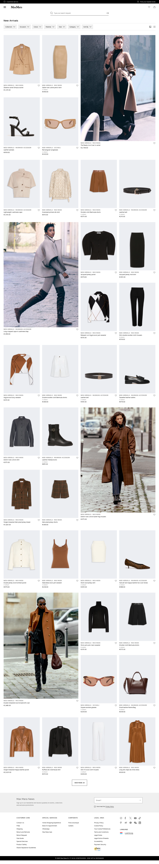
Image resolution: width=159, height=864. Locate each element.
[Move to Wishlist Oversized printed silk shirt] (77, 210)
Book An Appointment (49, 826)
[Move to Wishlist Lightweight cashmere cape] (39, 210)
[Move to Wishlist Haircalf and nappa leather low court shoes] (154, 581)
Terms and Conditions (101, 832)
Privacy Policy (109, 806)
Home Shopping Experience (51, 823)
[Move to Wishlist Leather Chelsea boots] (77, 458)
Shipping (20, 829)
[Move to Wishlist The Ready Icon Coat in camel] (154, 143)
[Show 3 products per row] (150, 27)
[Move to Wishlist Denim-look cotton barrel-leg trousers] (154, 515)
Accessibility (98, 841)
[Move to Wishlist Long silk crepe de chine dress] (154, 768)
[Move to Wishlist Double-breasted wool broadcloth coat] (77, 701)
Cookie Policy (98, 826)
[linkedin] (140, 823)
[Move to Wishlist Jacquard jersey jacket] (116, 272)
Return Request (22, 835)
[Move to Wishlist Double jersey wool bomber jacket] (39, 581)
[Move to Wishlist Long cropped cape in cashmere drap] (77, 329)
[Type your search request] (107, 13)
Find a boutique (73, 823)
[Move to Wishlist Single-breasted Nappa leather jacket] (39, 768)
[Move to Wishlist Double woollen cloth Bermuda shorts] (77, 395)
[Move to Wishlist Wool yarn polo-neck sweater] (116, 643)
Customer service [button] (22, 2)
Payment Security (100, 844)
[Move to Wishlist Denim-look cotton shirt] (39, 458)
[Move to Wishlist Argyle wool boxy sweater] (39, 395)
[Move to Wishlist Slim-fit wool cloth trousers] (116, 768)
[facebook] (126, 818)
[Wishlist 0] (149, 7)
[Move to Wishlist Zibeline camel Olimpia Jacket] (39, 86)
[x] (130, 818)
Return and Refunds (23, 832)
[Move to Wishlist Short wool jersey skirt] (116, 581)
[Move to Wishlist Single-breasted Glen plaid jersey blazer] (39, 520)
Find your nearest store (147, 2)
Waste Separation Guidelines (26, 848)
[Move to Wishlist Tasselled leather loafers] (154, 395)
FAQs (18, 826)
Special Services (22, 841)
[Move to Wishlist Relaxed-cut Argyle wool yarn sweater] (116, 333)
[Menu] (5, 7)
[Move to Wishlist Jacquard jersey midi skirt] (154, 272)
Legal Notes (98, 835)
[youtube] (135, 818)
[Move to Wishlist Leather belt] (154, 210)
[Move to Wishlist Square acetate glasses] (116, 705)
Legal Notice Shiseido (101, 838)
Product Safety (22, 844)
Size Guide (20, 838)
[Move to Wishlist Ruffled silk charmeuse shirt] (77, 768)
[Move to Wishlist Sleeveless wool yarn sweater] (77, 581)
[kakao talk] (130, 823)
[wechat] (135, 823)
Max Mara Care (47, 832)
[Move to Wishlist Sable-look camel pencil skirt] (77, 86)
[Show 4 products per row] (154, 27)
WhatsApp (45, 829)
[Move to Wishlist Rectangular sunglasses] (77, 148)
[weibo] (126, 823)
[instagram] (121, 818)
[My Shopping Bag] (154, 7)
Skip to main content (9, 1)
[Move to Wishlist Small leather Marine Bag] (154, 705)
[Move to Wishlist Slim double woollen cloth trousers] (154, 333)
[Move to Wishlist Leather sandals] (39, 148)
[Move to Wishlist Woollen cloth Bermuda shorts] (116, 210)
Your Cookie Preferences (102, 829)
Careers (70, 826)
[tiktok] (140, 818)
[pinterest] (121, 823)
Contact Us (20, 823)
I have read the (105, 806)
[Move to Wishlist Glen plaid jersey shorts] (77, 520)
